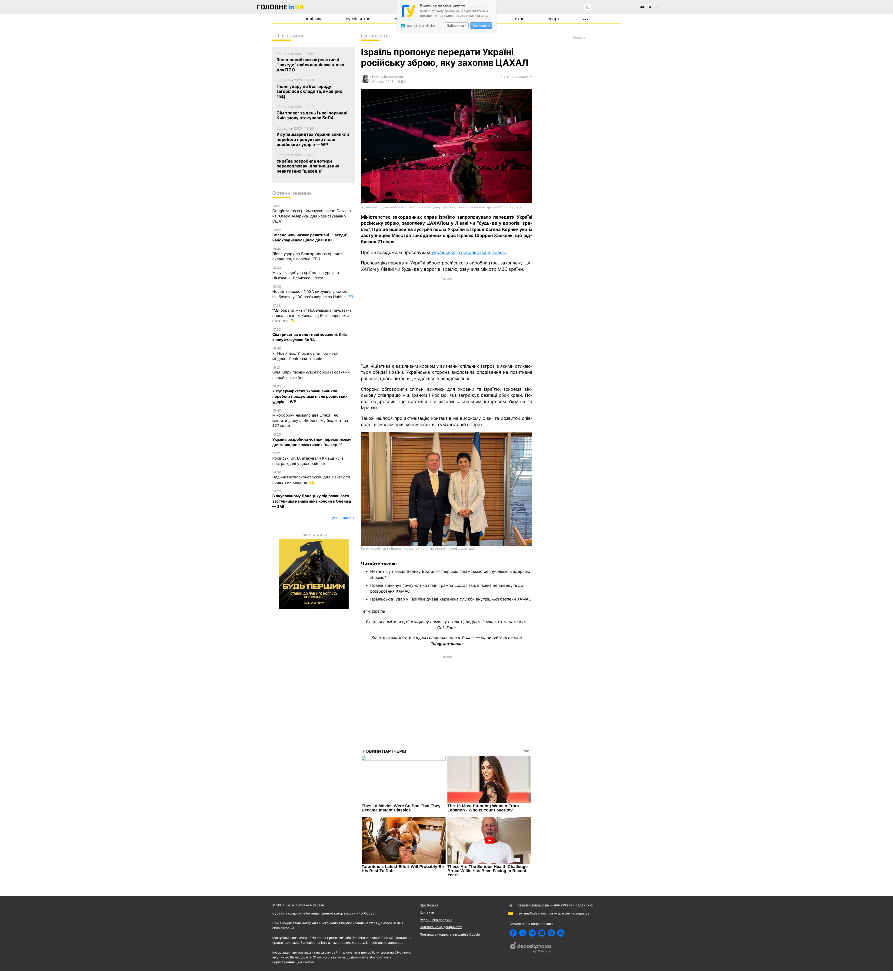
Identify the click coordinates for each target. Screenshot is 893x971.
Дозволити (481, 25)
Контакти (427, 912)
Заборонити (456, 25)
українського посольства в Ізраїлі (468, 252)
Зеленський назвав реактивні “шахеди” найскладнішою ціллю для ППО (310, 235)
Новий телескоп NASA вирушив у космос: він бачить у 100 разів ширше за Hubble (311, 291)
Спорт (554, 18)
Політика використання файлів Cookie (450, 934)
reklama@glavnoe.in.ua (535, 913)
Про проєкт (429, 905)
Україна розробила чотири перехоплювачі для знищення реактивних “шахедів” (312, 439)
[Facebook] (513, 933)
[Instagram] (541, 933)
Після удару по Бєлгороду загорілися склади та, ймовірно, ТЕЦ (307, 254)
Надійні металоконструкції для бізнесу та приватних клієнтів (311, 477)
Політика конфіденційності (441, 927)
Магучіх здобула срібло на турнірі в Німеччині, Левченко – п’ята (305, 273)
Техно (518, 18)
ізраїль (378, 611)
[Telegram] (532, 933)
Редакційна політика (436, 920)
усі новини (342, 517)
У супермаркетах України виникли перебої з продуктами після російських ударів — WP (309, 394)
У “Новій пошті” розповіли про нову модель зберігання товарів (305, 353)
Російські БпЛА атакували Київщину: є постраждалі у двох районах (308, 458)
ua (642, 6)
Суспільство (358, 18)
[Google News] (551, 933)
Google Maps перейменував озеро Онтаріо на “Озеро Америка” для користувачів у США (311, 214)
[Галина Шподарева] (365, 82)
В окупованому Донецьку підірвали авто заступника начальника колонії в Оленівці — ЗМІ (312, 499)
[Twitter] (522, 933)
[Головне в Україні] (280, 8)
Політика (314, 18)
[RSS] (560, 933)
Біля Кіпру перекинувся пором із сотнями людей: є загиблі (311, 372)
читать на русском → (515, 76)
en (656, 6)
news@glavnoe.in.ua (533, 905)
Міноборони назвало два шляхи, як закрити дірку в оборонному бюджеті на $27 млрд (310, 418)
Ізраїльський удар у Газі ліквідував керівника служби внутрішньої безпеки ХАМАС (450, 599)
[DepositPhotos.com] (531, 948)
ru (649, 6)
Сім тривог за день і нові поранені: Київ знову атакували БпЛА (309, 334)
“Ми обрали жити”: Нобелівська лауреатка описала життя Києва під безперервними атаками (312, 313)
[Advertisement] (446, 320)
